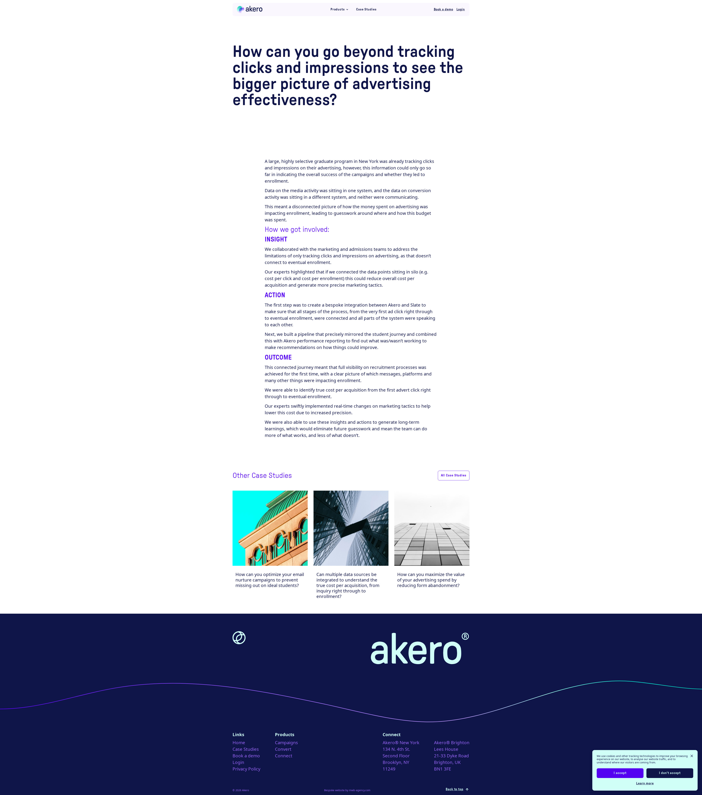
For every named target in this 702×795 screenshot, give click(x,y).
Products (338, 9)
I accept (620, 773)
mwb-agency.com (359, 790)
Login (238, 762)
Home (239, 742)
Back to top (454, 789)
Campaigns (286, 742)
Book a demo (246, 756)
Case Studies (366, 9)
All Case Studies (453, 475)
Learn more (645, 783)
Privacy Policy (246, 769)
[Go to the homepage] (250, 9)
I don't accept (670, 773)
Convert (283, 749)
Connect (283, 756)
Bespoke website (334, 790)
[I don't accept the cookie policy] (691, 757)
